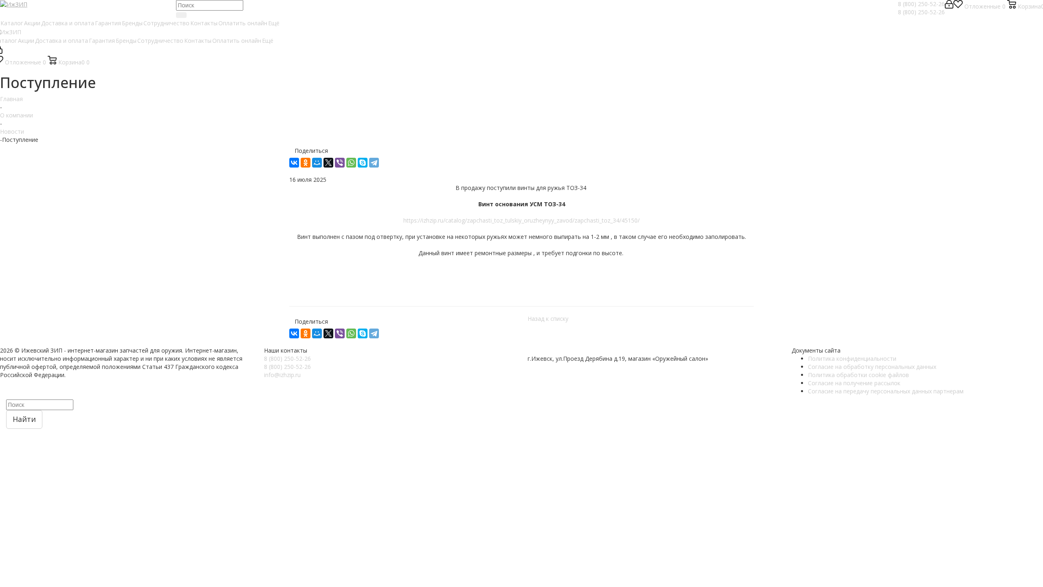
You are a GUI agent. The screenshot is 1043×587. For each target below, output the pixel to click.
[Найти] (181, 15)
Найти (24, 419)
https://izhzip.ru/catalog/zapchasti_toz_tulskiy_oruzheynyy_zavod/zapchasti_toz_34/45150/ (521, 220)
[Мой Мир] (317, 163)
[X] (328, 163)
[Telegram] (374, 163)
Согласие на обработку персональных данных (872, 367)
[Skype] (362, 163)
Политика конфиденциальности (852, 358)
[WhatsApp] (351, 163)
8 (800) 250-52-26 (921, 4)
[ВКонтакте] (294, 163)
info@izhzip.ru (282, 375)
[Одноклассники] (305, 163)
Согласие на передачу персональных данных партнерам (886, 391)
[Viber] (340, 163)
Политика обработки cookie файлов (858, 375)
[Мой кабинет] (949, 6)
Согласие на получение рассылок (854, 383)
